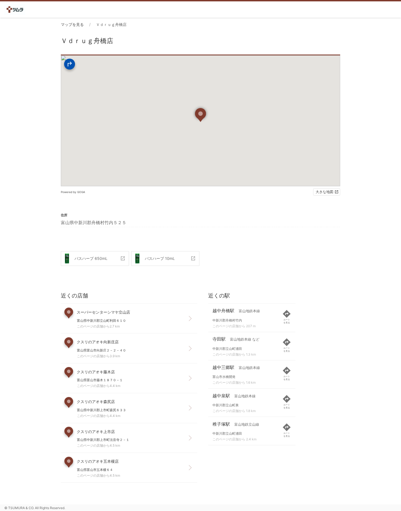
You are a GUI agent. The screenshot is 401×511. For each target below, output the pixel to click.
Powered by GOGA (73, 192)
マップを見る (72, 24)
